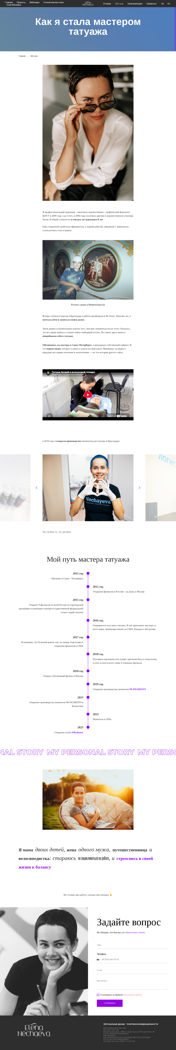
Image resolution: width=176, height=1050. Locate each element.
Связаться (151, 3)
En (169, 3)
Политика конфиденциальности (142, 1024)
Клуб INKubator (14, 5)
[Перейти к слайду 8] (82, 524)
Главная (9, 2)
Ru (163, 3)
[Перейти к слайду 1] (71, 524)
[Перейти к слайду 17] (96, 524)
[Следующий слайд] (139, 488)
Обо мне (119, 3)
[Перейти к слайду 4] (76, 524)
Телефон (101, 954)
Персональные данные (114, 1024)
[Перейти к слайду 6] (79, 524)
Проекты (21, 2)
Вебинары (35, 2)
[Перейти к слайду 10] (85, 524)
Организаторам (135, 3)
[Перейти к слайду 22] (104, 524)
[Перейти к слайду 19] (99, 524)
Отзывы (107, 3)
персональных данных (133, 995)
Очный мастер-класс (54, 2)
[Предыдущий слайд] (37, 488)
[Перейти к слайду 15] (93, 524)
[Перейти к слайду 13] (90, 524)
